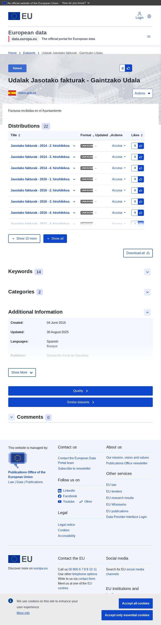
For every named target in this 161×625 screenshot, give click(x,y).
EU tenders (114, 491)
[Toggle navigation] (148, 37)
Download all (135, 253)
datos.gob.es (27, 93)
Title (14, 135)
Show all (57, 238)
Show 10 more (26, 238)
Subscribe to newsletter (74, 468)
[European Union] (30, 559)
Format (85, 135)
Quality (78, 390)
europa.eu (41, 568)
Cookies (64, 530)
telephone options (84, 574)
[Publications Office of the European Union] (30, 459)
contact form (86, 578)
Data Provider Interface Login (126, 516)
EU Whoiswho (116, 504)
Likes (135, 135)
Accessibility (66, 536)
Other (88, 501)
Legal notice (66, 524)
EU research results (120, 498)
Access (117, 145)
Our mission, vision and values (127, 457)
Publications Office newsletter (126, 463)
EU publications (117, 511)
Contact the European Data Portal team (77, 460)
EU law (111, 484)
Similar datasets (78, 402)
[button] (76, 2)
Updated (101, 135)
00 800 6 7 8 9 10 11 (83, 569)
